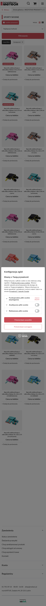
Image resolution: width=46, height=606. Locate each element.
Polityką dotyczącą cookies (20, 283)
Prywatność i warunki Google (19, 291)
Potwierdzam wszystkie (23, 320)
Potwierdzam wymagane (23, 327)
